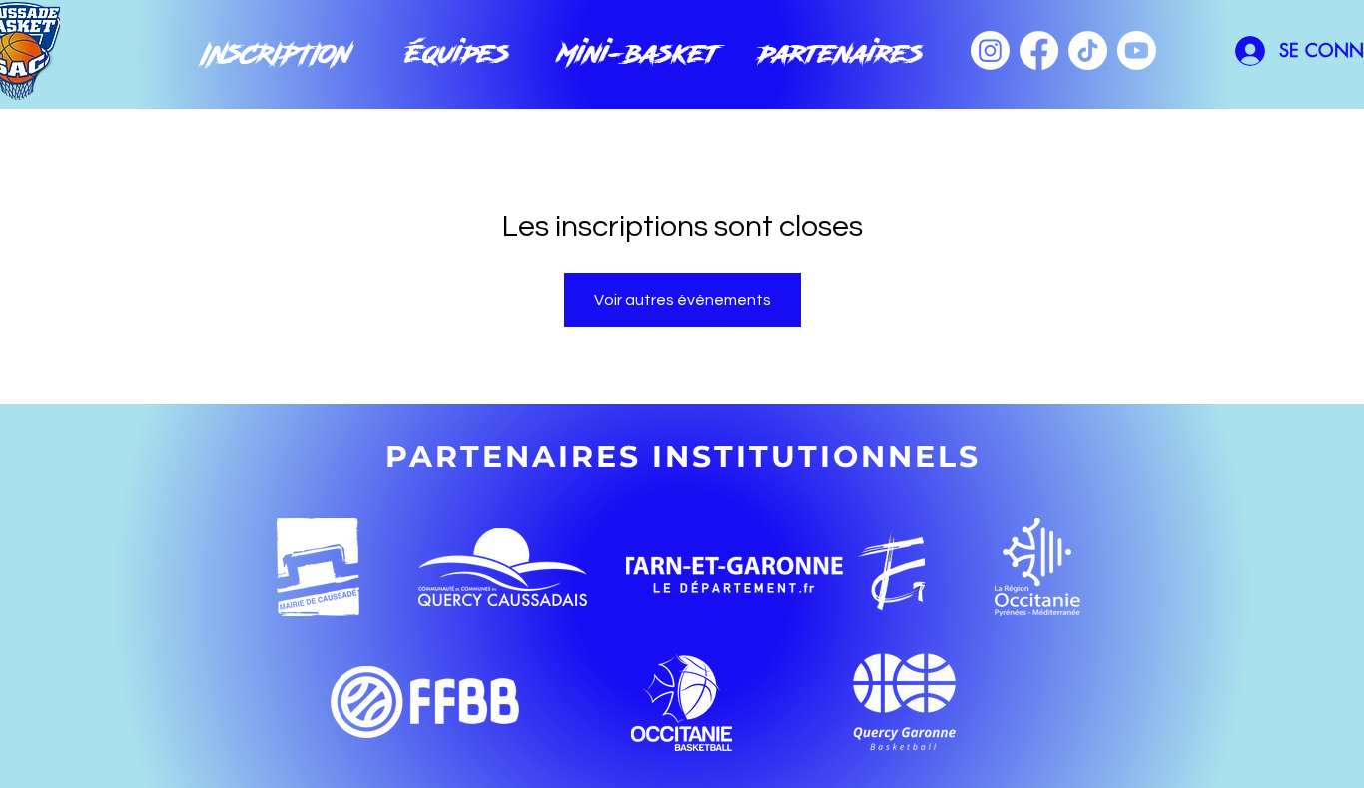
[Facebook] (1039, 50)
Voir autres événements (682, 300)
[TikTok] (1087, 50)
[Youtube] (1136, 50)
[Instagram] (990, 50)
